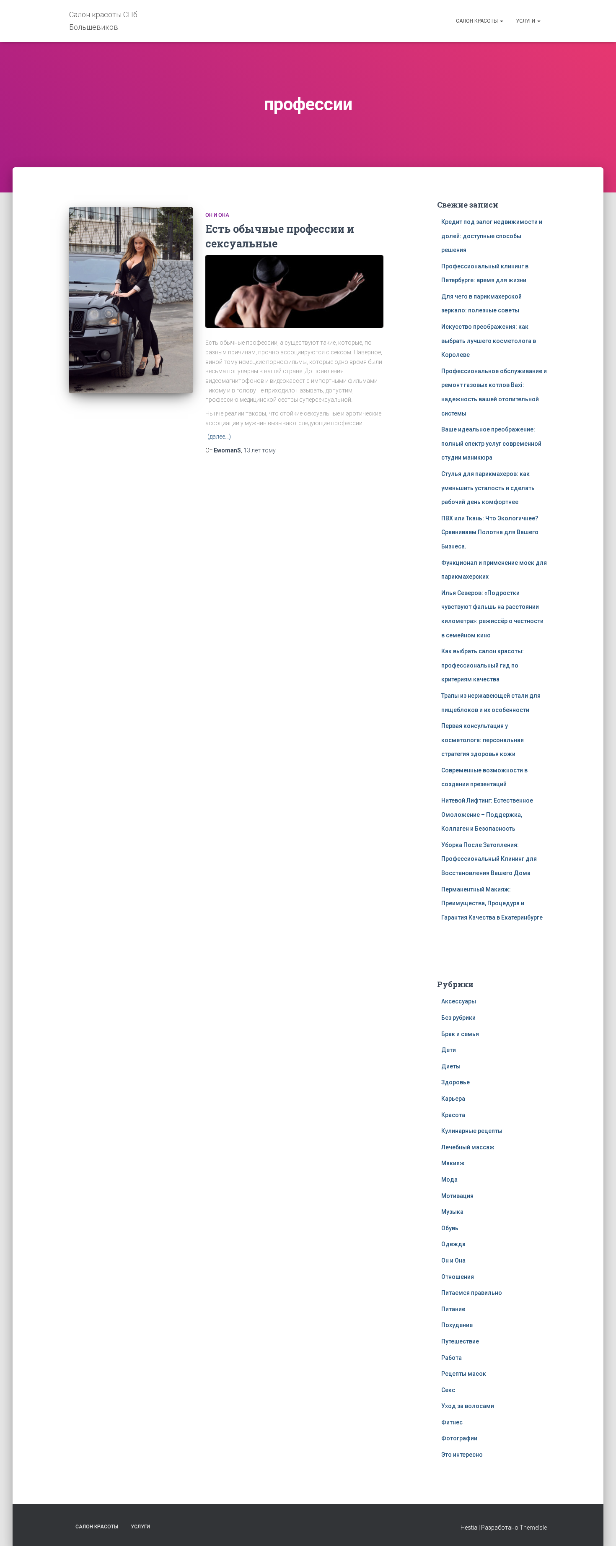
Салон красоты (477, 21)
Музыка (452, 1211)
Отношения (457, 1276)
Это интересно (462, 1454)
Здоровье (455, 1082)
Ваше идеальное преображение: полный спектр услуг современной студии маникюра (491, 443)
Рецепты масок (463, 1373)
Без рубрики (458, 1017)
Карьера (453, 1098)
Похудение (457, 1325)
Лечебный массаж (467, 1147)
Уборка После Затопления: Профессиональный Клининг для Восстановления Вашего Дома (489, 859)
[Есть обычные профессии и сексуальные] (131, 300)
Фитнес (452, 1422)
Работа (451, 1357)
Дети (448, 1050)
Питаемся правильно (471, 1292)
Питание (453, 1309)
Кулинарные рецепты (471, 1131)
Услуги (526, 21)
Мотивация (457, 1196)
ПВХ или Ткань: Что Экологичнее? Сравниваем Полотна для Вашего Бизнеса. (489, 532)
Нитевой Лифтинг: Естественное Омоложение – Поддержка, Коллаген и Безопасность (487, 814)
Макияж (453, 1163)
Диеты (451, 1066)
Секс (448, 1390)
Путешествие (460, 1341)
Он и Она (217, 215)
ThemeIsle (533, 1527)
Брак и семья (460, 1034)
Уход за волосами (467, 1406)
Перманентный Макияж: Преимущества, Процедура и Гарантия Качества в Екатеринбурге (492, 903)
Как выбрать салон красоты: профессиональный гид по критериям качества (482, 665)
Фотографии (459, 1438)
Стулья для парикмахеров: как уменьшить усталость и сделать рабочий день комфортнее (488, 487)
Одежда (453, 1244)
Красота (453, 1115)
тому (259, 450)
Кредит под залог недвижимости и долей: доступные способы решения (491, 235)
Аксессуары (458, 1001)
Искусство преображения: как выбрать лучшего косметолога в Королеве (488, 340)
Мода (449, 1179)
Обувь (449, 1228)
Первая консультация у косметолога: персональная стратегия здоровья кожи (482, 739)
